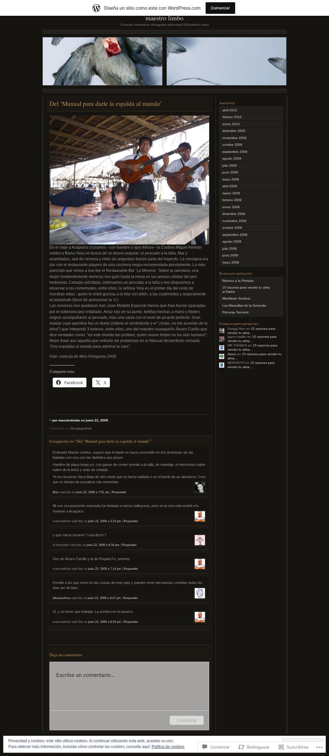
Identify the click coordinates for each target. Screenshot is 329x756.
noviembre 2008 (234, 221)
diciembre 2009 (233, 131)
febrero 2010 (232, 117)
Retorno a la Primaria (237, 280)
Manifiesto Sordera (236, 298)
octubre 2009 (232, 144)
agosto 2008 (231, 241)
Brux (56, 492)
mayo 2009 (230, 179)
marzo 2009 (231, 193)
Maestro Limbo (164, 18)
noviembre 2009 (234, 138)
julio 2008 (229, 248)
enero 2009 (231, 207)
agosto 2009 (231, 158)
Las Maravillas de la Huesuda (244, 305)
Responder (119, 492)
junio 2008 (230, 255)
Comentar (186, 720)
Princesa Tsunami (235, 312)
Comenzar (220, 7)
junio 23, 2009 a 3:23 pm (104, 521)
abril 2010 (229, 110)
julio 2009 (229, 165)
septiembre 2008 (234, 234)
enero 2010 (231, 124)
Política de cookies (168, 746)
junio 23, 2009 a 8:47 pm (104, 598)
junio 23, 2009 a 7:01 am (92, 492)
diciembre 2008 (233, 214)
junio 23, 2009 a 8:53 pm (104, 621)
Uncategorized (81, 428)
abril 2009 (229, 186)
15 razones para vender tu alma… (251, 331)
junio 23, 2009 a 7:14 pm (104, 568)
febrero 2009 (232, 200)
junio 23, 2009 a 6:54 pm (103, 545)
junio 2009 (230, 172)
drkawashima (61, 598)
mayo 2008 (230, 262)
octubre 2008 (232, 227)
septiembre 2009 (234, 151)
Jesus (231, 354)
